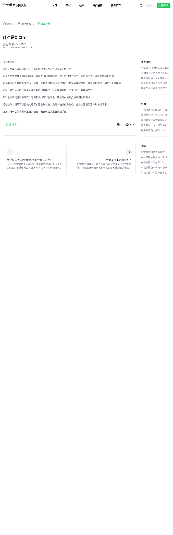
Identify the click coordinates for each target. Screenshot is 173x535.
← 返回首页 (10, 124)
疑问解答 (97, 5)
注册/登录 (163, 5)
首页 (54, 5)
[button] (141, 5)
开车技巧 (116, 5)
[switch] (148, 5)
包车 (81, 5)
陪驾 (68, 5)
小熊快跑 (20, 5)
